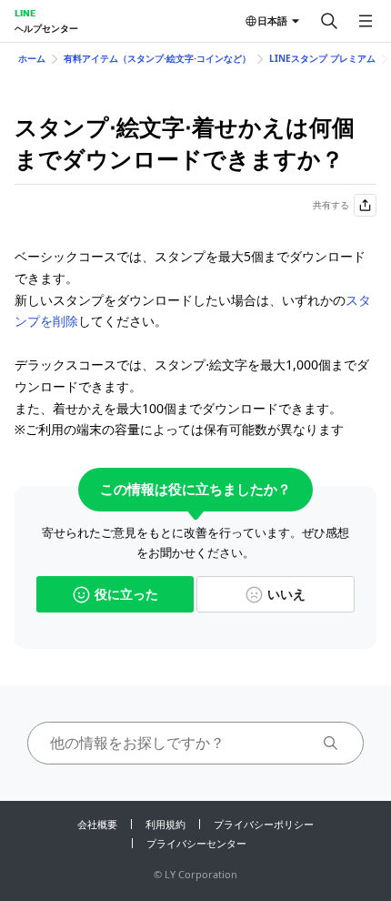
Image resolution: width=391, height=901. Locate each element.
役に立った (126, 593)
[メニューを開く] (365, 21)
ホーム (31, 58)
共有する (331, 204)
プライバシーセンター (196, 843)
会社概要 (97, 824)
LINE (25, 12)
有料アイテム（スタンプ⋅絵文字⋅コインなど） (157, 58)
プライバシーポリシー (264, 824)
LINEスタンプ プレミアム (322, 58)
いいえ (286, 593)
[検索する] (329, 21)
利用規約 (165, 824)
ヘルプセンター (46, 28)
